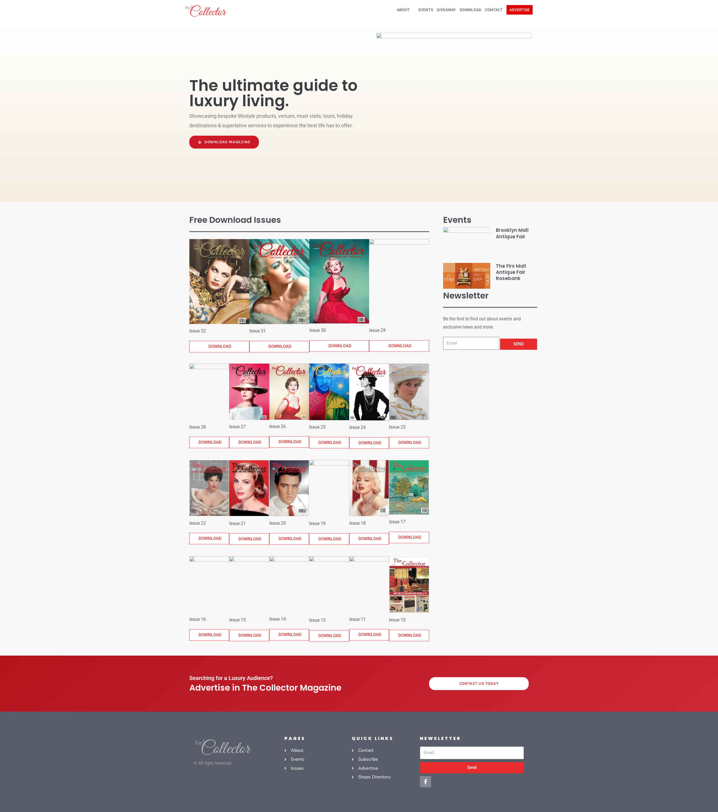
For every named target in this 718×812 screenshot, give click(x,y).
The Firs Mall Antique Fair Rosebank (511, 272)
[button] (520, 10)
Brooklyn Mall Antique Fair (512, 233)
